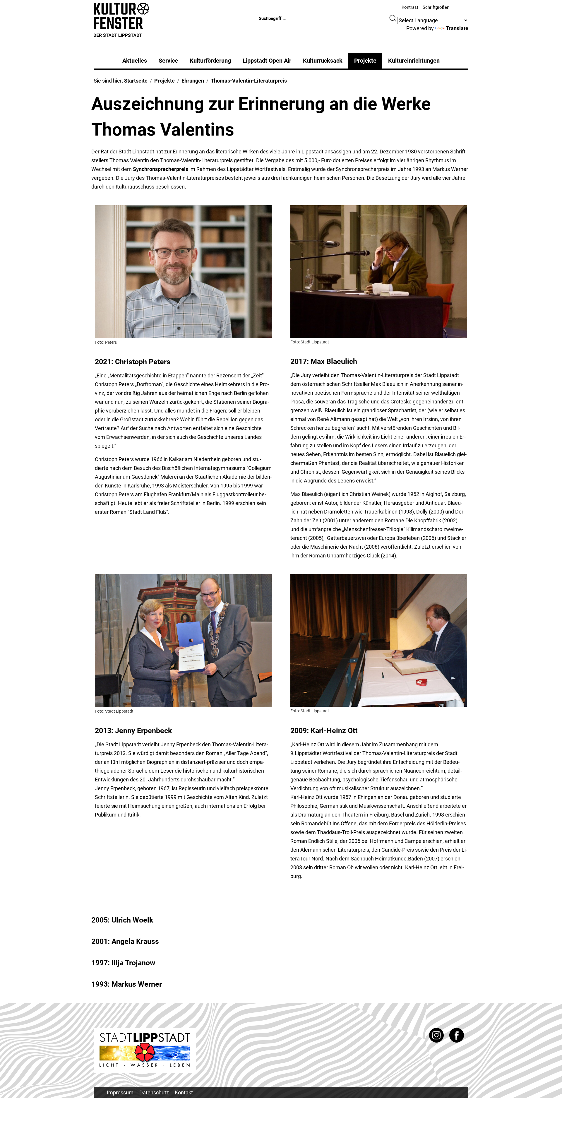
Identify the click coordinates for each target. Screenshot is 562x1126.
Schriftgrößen (436, 7)
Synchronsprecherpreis (160, 169)
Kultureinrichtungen (414, 60)
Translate (457, 28)
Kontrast (410, 7)
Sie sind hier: (109, 81)
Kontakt (184, 1092)
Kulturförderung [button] (210, 60)
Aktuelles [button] (134, 60)
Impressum (120, 1092)
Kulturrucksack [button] (322, 60)
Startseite (136, 81)
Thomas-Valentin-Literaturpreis (249, 81)
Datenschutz (154, 1092)
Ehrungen (192, 81)
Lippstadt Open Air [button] (267, 60)
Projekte (365, 60)
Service (168, 60)
